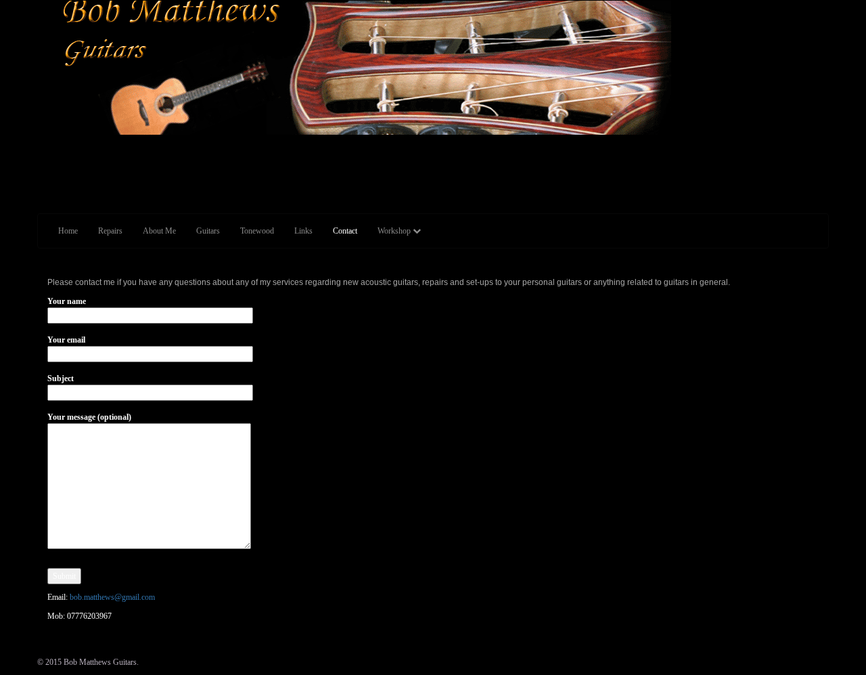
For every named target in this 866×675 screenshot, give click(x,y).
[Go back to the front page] (38, 141)
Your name (66, 301)
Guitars (208, 231)
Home (68, 231)
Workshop (395, 231)
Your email (66, 340)
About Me (159, 231)
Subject (60, 378)
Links (303, 231)
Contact (345, 231)
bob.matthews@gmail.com (112, 597)
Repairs (110, 231)
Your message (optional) (89, 417)
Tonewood (257, 231)
